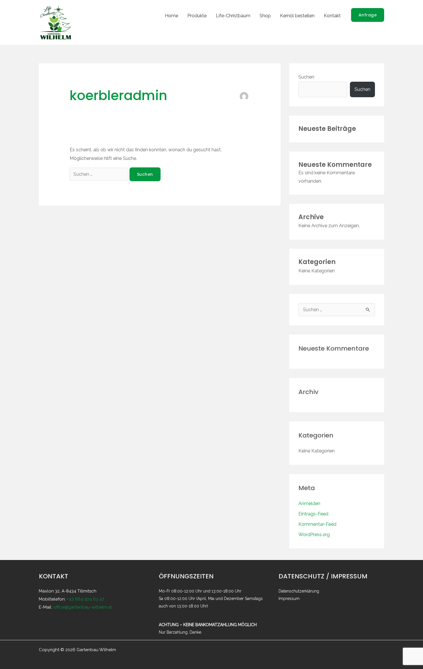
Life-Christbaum (233, 15)
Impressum (289, 598)
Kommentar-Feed (317, 524)
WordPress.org (314, 534)
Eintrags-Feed (313, 514)
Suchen (306, 77)
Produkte (197, 15)
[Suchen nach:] (99, 174)
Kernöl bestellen (297, 15)
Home (171, 15)
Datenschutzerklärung (299, 591)
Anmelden (309, 503)
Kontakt (332, 15)
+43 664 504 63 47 (85, 599)
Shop (265, 15)
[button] (367, 15)
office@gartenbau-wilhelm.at (82, 607)
